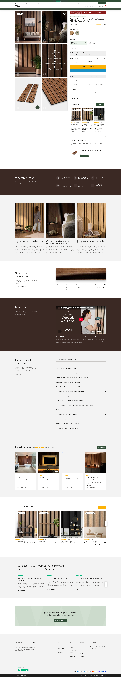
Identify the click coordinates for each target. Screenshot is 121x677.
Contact (91, 3)
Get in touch (18, 374)
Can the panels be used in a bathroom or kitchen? (68, 382)
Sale (74, 6)
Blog (78, 3)
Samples (68, 6)
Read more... (73, 94)
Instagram (82, 646)
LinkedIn (81, 653)
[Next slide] (106, 523)
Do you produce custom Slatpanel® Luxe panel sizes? (69, 373)
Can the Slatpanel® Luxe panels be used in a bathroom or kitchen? (72, 377)
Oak (72, 36)
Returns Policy (73, 656)
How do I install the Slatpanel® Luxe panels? (67, 368)
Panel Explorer (32, 6)
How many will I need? (101, 58)
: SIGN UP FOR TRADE (82, 9)
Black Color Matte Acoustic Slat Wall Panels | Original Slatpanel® (98, 127)
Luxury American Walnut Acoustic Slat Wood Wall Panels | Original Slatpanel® (75, 127)
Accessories (62, 6)
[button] (105, 6)
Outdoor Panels (40, 6)
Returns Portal (60, 648)
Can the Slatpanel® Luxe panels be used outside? (68, 386)
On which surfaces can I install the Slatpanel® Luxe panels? (70, 400)
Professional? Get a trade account (45, 3)
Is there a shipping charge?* (63, 363)
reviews (103, 24)
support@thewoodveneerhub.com (97, 646)
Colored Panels (55, 6)
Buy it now (87, 71)
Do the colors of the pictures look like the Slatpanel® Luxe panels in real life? (74, 405)
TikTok (81, 648)
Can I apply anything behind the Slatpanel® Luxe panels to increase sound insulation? (76, 419)
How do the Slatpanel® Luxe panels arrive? (66, 359)
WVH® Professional (101, 3)
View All (101, 507)
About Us (82, 3)
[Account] (102, 6)
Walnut (77, 36)
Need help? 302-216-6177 (31, 3)
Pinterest (82, 656)
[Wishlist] (99, 6)
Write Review (101, 447)
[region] (60, 1)
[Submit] (34, 642)
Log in (95, 3)
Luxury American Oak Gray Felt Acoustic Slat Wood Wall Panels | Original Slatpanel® (95, 543)
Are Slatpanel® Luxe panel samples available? (67, 428)
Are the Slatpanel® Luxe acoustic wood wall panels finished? (70, 391)
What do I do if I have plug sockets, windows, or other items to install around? (75, 396)
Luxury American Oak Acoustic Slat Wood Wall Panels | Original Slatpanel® (87, 127)
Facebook (82, 651)
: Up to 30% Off (65, 9)
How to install (74, 98)
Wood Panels (47, 6)
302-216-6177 (93, 648)
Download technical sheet (21, 286)
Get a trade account (59, 620)
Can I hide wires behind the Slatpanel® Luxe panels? (68, 409)
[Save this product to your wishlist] (64, 14)
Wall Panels (25, 6)
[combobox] (71, 3)
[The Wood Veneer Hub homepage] (18, 6)
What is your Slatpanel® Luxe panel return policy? (68, 423)
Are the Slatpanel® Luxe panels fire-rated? (66, 414)
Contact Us (60, 646)
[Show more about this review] (25, 471)
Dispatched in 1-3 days (20, 3)
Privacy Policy (73, 650)
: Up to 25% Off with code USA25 (43, 9)
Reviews (86, 3)
